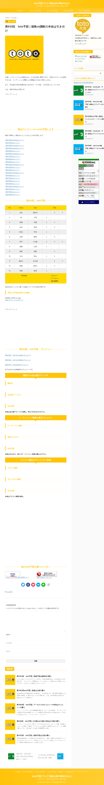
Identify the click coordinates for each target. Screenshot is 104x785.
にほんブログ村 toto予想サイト (17, 577)
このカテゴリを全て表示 (89, 197)
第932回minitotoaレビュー (14, 140)
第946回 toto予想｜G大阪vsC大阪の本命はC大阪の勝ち (38, 721)
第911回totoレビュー (12, 192)
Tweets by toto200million (83, 82)
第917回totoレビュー (12, 178)
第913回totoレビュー (12, 189)
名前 (8, 634)
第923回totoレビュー (12, 167)
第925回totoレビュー (12, 162)
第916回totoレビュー (12, 181)
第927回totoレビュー (12, 156)
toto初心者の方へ (70, 771)
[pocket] (33, 585)
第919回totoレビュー (12, 175)
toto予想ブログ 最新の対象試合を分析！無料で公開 (52, 779)
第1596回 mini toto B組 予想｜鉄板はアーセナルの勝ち (94, 148)
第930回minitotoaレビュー (14, 148)
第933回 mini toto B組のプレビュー (18, 360)
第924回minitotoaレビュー (14, 165)
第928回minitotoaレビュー (14, 154)
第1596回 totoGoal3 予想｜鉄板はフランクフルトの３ (94, 133)
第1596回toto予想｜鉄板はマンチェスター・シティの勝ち (94, 119)
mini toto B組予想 (52, 10)
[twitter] (23, 585)
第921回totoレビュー (12, 170)
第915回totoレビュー (12, 184)
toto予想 (19, 10)
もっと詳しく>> (80, 43)
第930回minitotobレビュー (14, 145)
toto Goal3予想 (68, 10)
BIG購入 (60, 771)
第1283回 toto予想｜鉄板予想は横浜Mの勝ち (34, 676)
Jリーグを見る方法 (84, 10)
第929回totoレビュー (12, 151)
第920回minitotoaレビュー (14, 173)
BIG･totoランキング (44, 578)
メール (9, 643)
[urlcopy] (48, 585)
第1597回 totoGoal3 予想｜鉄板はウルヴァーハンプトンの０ (94, 89)
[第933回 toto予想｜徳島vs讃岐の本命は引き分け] (38, 585)
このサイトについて (83, 771)
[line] (43, 585)
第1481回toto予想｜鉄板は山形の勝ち (31, 690)
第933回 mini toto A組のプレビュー (18, 355)
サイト (8, 651)
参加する (96, 199)
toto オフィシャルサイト (14, 300)
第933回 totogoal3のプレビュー (17, 365)
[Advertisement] (22, 110)
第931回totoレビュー (12, 143)
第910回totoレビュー (12, 195)
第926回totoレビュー (12, 159)
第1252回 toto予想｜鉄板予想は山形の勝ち (33, 735)
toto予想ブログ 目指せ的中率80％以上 (52, 3)
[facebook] (28, 585)
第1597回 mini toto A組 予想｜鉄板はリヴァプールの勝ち (94, 104)
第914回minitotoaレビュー (14, 186)
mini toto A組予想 (35, 10)
